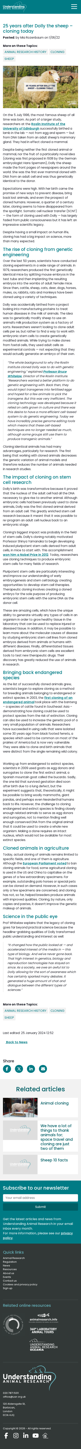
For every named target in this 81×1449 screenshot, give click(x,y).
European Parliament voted (44, 863)
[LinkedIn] (26, 1436)
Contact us (10, 1280)
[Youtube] (35, 1436)
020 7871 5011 (11, 1393)
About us (8, 1273)
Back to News (16, 1042)
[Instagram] (16, 1436)
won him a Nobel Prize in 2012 (25, 555)
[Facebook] (6, 1436)
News (6, 1265)
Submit (40, 1207)
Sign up (7, 1288)
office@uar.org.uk (14, 1396)
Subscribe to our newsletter (36, 1188)
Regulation (10, 1261)
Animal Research (14, 1258)
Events (7, 1277)
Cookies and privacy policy (20, 1284)
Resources (10, 1269)
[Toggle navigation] (74, 6)
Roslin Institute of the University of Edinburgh (34, 126)
